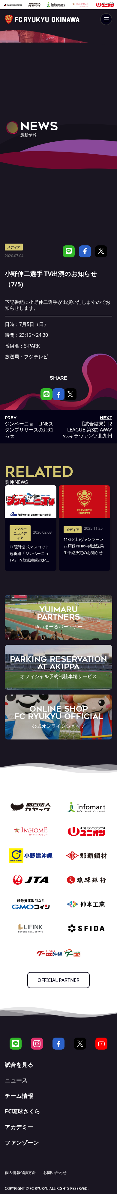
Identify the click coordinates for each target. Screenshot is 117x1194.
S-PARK (32, 345)
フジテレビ (36, 356)
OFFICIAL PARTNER (59, 980)
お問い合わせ (55, 1172)
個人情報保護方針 (20, 1172)
